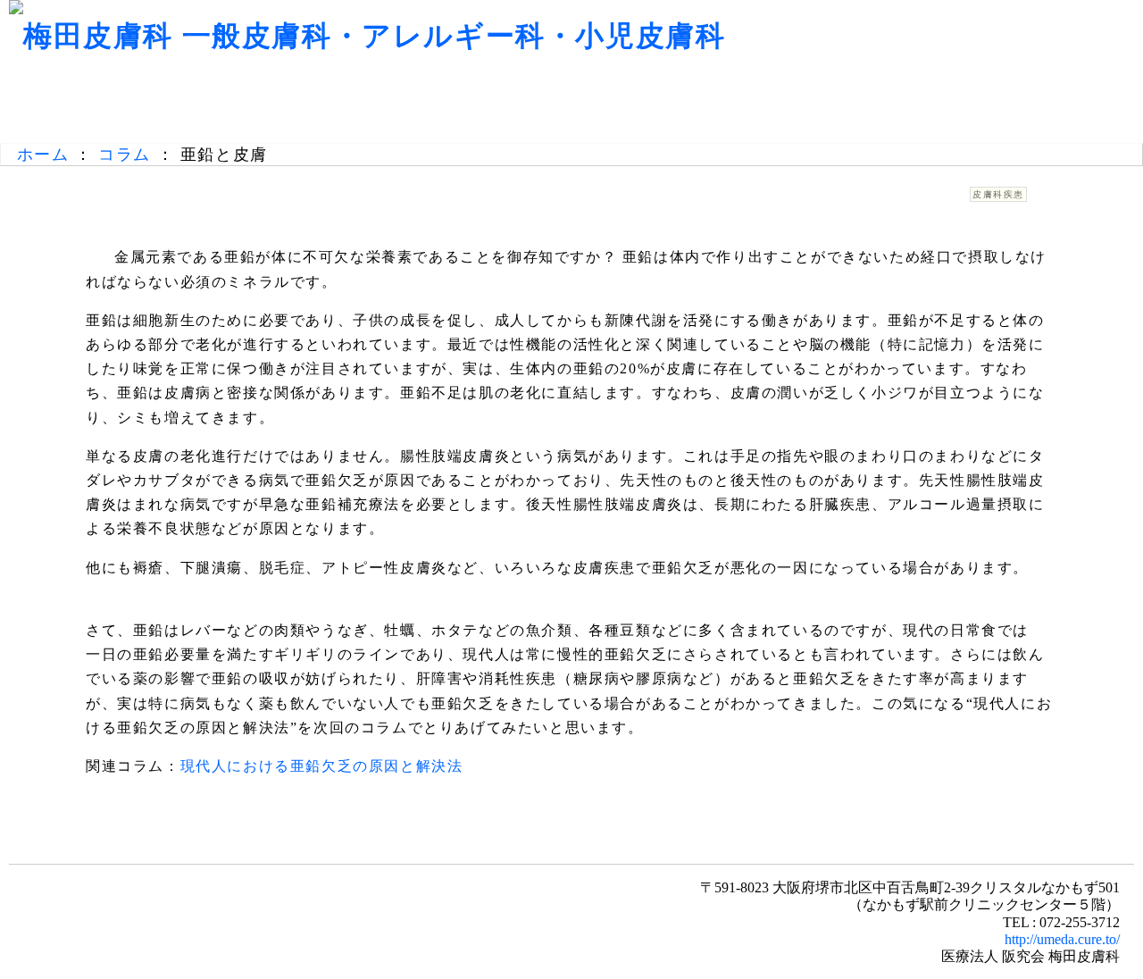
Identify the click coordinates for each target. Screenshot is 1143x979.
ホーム (43, 154)
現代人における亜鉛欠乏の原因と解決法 (321, 766)
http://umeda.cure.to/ (1062, 939)
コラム (124, 154)
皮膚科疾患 (998, 194)
